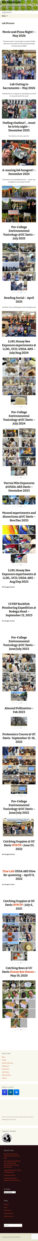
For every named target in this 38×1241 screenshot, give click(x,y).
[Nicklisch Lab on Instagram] (4, 1092)
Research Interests (7, 1063)
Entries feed (7, 1210)
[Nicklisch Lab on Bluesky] (16, 1092)
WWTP (16, 845)
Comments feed (8, 1213)
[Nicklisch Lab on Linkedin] (10, 1092)
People (4, 1060)
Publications (5, 1066)
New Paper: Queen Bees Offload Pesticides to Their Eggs (11, 1156)
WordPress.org (8, 1216)
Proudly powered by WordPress (11, 1237)
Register (6, 1204)
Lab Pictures (5, 1072)
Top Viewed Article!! (9, 1175)
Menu (4, 16)
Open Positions (6, 1075)
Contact (4, 1078)
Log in (5, 1207)
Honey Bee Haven (22, 972)
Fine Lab (8, 871)
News (3, 1057)
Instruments (5, 1069)
